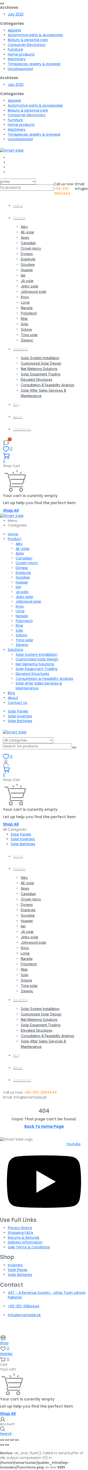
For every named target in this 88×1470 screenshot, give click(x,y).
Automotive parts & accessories (35, 34)
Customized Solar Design (41, 363)
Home (18, 205)
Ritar (24, 318)
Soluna (26, 329)
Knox (25, 297)
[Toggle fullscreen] (7, 1440)
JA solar (27, 281)
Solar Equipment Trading (40, 374)
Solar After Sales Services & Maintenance (39, 686)
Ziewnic (27, 340)
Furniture (15, 49)
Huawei (27, 270)
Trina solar (29, 335)
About (17, 416)
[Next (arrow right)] (7, 1444)
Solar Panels (18, 711)
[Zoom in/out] (2, 1440)
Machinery (17, 59)
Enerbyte (28, 259)
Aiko (24, 227)
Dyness (27, 254)
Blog (16, 404)
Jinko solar (29, 286)
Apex (25, 237)
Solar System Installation (40, 358)
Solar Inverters (20, 716)
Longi (25, 302)
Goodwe (28, 264)
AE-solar (27, 232)
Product (19, 217)
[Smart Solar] (12, 150)
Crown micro (31, 248)
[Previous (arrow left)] (2, 1444)
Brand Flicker (46, 1328)
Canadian (28, 243)
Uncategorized (20, 68)
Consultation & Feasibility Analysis (47, 385)
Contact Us (22, 429)
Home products (21, 54)
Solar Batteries (20, 720)
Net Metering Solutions (39, 369)
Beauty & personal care (28, 39)
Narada (27, 308)
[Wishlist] (6, 442)
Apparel (14, 30)
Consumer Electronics (26, 44)
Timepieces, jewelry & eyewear (34, 63)
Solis (24, 324)
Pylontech (29, 313)
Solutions (20, 349)
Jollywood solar (33, 291)
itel (23, 275)
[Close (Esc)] (17, 1440)
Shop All (11, 510)
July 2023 (15, 14)
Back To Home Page (44, 1126)
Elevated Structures (36, 379)
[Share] (12, 1440)
